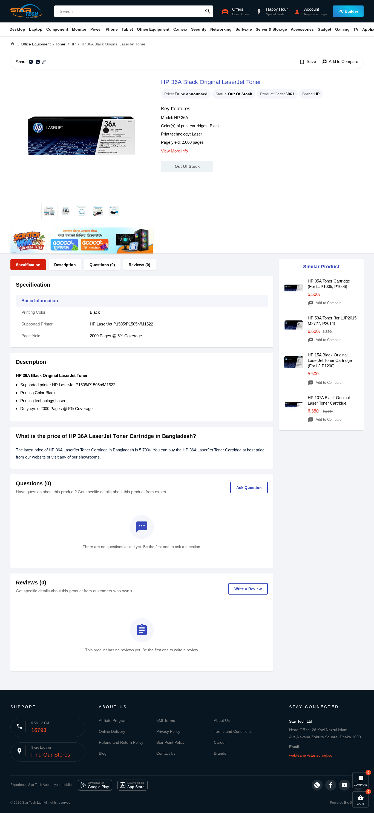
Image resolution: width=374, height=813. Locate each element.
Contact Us (166, 753)
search (208, 11)
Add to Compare (339, 62)
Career (220, 742)
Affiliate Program (113, 720)
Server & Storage (271, 29)
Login (323, 14)
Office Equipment (153, 29)
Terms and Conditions (233, 731)
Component (57, 29)
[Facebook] (330, 785)
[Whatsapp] (317, 785)
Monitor (79, 29)
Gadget (324, 29)
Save (307, 62)
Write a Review (248, 589)
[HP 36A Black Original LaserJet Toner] (81, 136)
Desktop (17, 29)
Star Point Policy (170, 742)
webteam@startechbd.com (312, 755)
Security (198, 29)
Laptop (35, 29)
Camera (180, 29)
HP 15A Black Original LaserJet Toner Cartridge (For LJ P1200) (330, 360)
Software (243, 29)
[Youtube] (344, 785)
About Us (222, 720)
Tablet (127, 29)
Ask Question (249, 487)
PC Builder (348, 11)
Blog (103, 753)
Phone (112, 29)
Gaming (342, 29)
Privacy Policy (168, 731)
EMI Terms (165, 720)
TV (355, 29)
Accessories (302, 29)
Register (309, 14)
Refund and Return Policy (121, 742)
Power (96, 29)
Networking (221, 29)
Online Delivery (112, 731)
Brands (220, 753)
